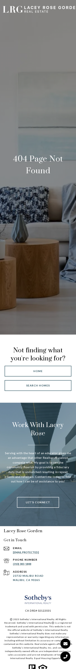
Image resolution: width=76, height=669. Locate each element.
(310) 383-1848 (22, 563)
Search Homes (38, 385)
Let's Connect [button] (38, 502)
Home (38, 371)
